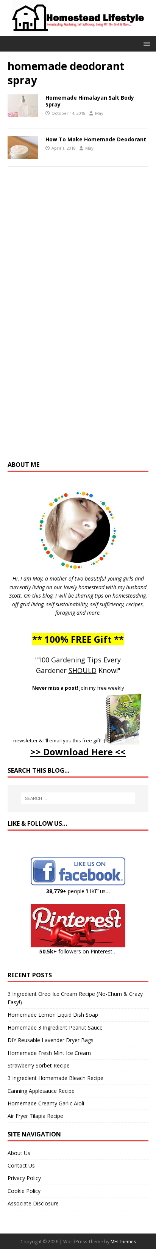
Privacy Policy (24, 1178)
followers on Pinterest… (78, 951)
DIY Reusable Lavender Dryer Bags (51, 1040)
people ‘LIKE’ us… (78, 891)
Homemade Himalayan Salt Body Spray (89, 101)
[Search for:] (78, 798)
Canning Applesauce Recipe (41, 1090)
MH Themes (123, 1241)
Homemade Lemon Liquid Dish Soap (53, 1014)
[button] (145, 43)
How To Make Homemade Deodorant (95, 139)
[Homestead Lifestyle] (78, 31)
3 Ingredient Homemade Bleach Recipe (55, 1078)
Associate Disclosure (33, 1203)
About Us (19, 1153)
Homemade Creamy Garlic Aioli (46, 1103)
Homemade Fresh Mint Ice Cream (49, 1052)
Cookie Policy (24, 1190)
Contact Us (21, 1165)
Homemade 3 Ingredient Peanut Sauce (55, 1027)
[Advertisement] (78, 321)
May (99, 113)
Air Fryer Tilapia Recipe (35, 1115)
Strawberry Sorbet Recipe (39, 1065)
